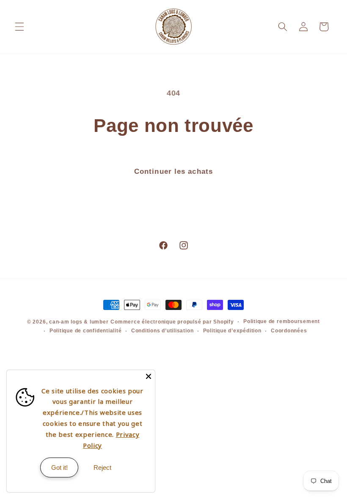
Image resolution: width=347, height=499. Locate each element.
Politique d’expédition (232, 331)
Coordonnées (289, 331)
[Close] (148, 376)
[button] (19, 26)
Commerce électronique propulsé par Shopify (172, 322)
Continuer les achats (173, 171)
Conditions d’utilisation (162, 331)
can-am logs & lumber (78, 322)
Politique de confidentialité (86, 331)
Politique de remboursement (281, 321)
